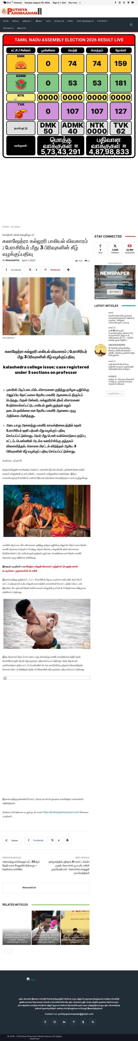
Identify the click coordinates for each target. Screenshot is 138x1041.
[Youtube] (132, 3)
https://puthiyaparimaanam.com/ (61, 812)
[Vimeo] (128, 3)
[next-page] (10, 950)
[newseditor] (12, 888)
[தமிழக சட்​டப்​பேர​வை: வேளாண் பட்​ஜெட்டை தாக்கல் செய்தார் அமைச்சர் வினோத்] (101, 380)
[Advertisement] (69, 194)
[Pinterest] (73, 1022)
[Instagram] (120, 3)
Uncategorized (74, 932)
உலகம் (16, 932)
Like (100, 245)
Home (6, 226)
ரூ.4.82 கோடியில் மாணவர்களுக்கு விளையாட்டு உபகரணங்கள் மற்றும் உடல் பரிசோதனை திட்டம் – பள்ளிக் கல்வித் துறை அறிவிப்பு (46, 937)
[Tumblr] (83, 1022)
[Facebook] (115, 3)
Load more (113, 393)
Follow (115, 245)
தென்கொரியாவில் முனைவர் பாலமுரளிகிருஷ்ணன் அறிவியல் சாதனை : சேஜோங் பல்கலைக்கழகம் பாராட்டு (17, 938)
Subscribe (129, 245)
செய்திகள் (15, 226)
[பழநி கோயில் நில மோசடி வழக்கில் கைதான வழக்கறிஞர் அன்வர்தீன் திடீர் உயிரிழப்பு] (101, 365)
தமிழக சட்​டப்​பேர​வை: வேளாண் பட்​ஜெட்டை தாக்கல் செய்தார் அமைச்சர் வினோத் (121, 381)
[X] (124, 3)
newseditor (13, 260)
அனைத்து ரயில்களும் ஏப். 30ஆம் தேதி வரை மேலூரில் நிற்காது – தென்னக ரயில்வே (21, 865)
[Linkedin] (64, 1022)
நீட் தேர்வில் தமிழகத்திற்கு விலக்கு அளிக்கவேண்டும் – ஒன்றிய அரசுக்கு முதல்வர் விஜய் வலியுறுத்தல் (75, 938)
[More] (68, 269)
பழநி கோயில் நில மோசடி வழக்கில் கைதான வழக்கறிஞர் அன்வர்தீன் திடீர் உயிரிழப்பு (121, 366)
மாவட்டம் (45, 929)
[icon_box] (75, 3)
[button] (131, 24)
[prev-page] (5, 950)
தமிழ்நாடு (112, 376)
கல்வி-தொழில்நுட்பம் (23, 235)
